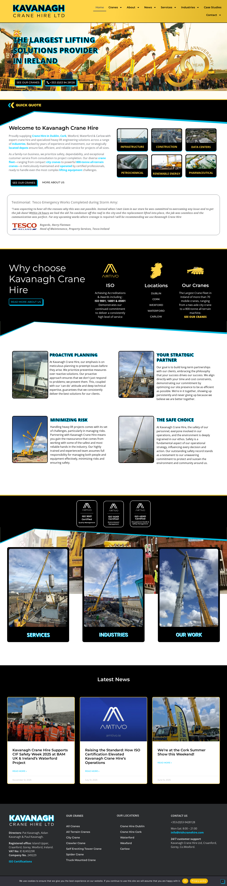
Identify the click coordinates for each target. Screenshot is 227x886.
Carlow (125, 848)
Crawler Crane (75, 843)
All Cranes (73, 826)
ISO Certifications (20, 861)
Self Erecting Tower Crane (84, 848)
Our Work (189, 635)
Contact (211, 15)
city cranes (53, 162)
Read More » (19, 771)
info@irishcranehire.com (187, 832)
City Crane (73, 837)
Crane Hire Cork (131, 831)
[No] (223, 881)
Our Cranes (195, 285)
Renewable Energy (166, 173)
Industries (188, 7)
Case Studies (212, 7)
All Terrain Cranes (78, 831)
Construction (166, 147)
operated (66, 166)
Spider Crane (75, 854)
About (131, 7)
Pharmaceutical (201, 173)
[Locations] (156, 270)
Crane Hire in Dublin (45, 136)
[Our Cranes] (195, 270)
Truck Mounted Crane (81, 860)
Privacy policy (199, 881)
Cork (63, 136)
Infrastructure (132, 147)
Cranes (113, 7)
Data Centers (201, 147)
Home (100, 7)
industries (18, 144)
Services (166, 7)
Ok (185, 881)
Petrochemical (132, 173)
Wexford (126, 843)
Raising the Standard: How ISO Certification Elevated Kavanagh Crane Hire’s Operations (112, 756)
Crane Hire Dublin (132, 826)
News (148, 7)
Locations (156, 285)
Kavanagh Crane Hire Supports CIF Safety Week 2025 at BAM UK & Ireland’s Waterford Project (40, 756)
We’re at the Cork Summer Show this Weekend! (182, 752)
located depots (18, 148)
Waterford (127, 837)
